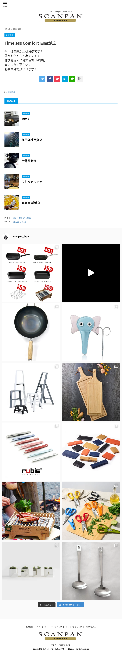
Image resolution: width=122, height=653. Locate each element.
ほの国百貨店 (19, 221)
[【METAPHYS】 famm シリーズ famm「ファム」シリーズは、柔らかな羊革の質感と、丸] (91, 452)
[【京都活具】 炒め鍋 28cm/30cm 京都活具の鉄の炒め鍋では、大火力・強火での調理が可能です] (31, 332)
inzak (25, 119)
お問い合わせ (91, 627)
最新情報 (11, 92)
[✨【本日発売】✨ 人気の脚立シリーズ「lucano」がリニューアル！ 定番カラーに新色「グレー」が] (31, 392)
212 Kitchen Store (22, 217)
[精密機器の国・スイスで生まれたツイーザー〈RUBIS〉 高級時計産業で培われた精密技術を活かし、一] (31, 452)
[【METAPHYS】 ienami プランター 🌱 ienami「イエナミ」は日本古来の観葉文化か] (31, 571)
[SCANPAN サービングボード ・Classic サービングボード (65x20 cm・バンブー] (91, 392)
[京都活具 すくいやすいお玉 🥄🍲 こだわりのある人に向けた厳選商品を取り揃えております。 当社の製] (91, 571)
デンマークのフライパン (61, 645)
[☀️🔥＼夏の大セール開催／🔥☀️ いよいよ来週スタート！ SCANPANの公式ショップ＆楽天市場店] (31, 273)
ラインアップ (56, 627)
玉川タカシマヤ (32, 182)
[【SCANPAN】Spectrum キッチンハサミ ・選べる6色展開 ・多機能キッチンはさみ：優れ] (91, 511)
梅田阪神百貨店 (32, 140)
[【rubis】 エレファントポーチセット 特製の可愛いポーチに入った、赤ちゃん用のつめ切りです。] (91, 332)
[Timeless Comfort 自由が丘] (65, 79)
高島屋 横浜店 (31, 203)
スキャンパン (42, 627)
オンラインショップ (74, 627)
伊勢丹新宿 (29, 161)
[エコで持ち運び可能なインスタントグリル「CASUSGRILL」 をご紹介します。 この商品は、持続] (91, 273)
